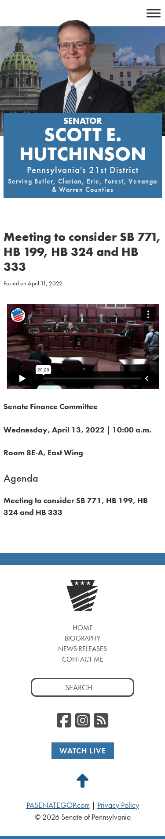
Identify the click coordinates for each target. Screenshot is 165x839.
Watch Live (82, 750)
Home (83, 627)
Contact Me (82, 659)
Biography (82, 638)
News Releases (82, 648)
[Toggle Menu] (154, 13)
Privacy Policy (118, 805)
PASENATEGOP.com (58, 805)
